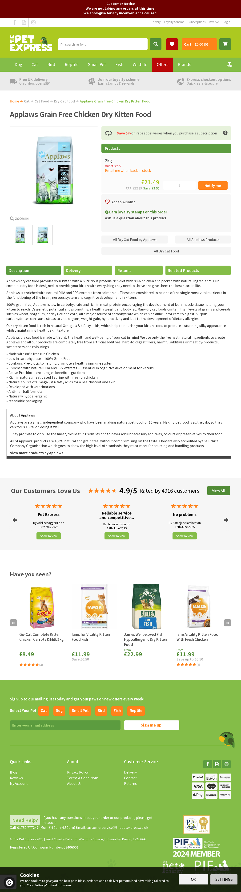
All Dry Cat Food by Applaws (135, 239)
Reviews (16, 777)
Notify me (213, 185)
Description (18, 270)
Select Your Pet (23, 710)
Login (226, 22)
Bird (101, 710)
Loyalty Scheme (174, 22)
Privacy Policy (77, 772)
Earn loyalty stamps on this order (137, 211)
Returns (124, 270)
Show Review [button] (48, 536)
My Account (19, 783)
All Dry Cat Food (166, 251)
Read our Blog (23, 22)
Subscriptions (196, 22)
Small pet (80, 710)
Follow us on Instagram (33, 22)
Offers (162, 64)
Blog (13, 772)
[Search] (155, 44)
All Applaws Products (203, 239)
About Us (74, 783)
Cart (187, 44)
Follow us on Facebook (14, 22)
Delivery (73, 270)
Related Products (183, 270)
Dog (59, 710)
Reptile (136, 710)
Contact (130, 777)
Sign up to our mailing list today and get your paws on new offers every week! (77, 698)
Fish (117, 710)
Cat (44, 710)
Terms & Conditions (83, 777)
